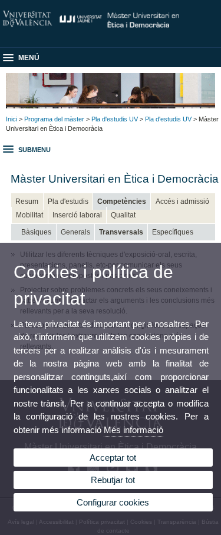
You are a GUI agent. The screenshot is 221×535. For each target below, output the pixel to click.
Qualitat (123, 215)
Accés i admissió (182, 201)
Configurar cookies (113, 502)
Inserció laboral (77, 215)
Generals (75, 232)
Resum (26, 201)
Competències (121, 201)
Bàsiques (36, 232)
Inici (11, 119)
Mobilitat (29, 215)
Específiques (172, 232)
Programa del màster (54, 119)
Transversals (121, 232)
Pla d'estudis (68, 201)
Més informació (133, 430)
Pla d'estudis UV (114, 119)
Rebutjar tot (113, 480)
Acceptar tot (113, 458)
